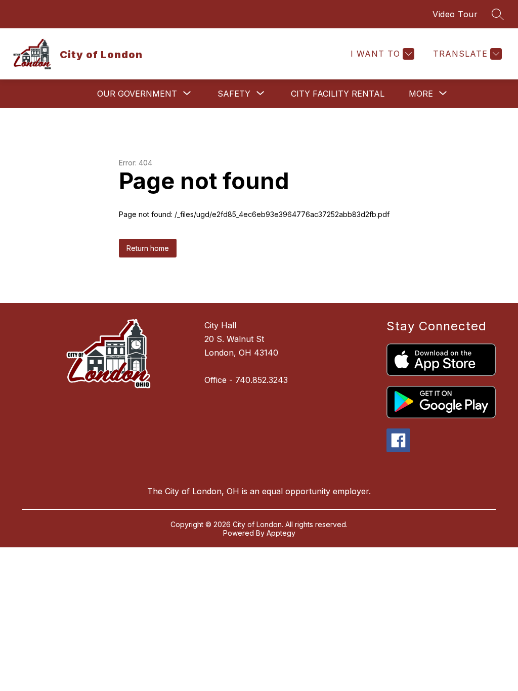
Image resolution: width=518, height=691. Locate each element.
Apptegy (281, 533)
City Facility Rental (337, 94)
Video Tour (455, 14)
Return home (147, 248)
